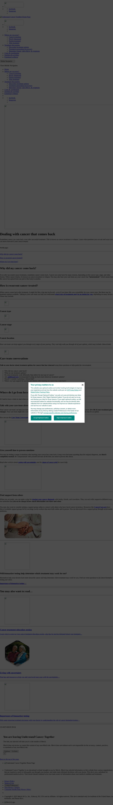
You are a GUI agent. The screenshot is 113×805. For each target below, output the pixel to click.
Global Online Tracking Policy (40, 392)
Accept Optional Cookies (41, 418)
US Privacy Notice (73, 390)
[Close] (82, 384)
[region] (56, 402)
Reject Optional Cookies (64, 418)
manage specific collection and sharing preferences (60, 413)
